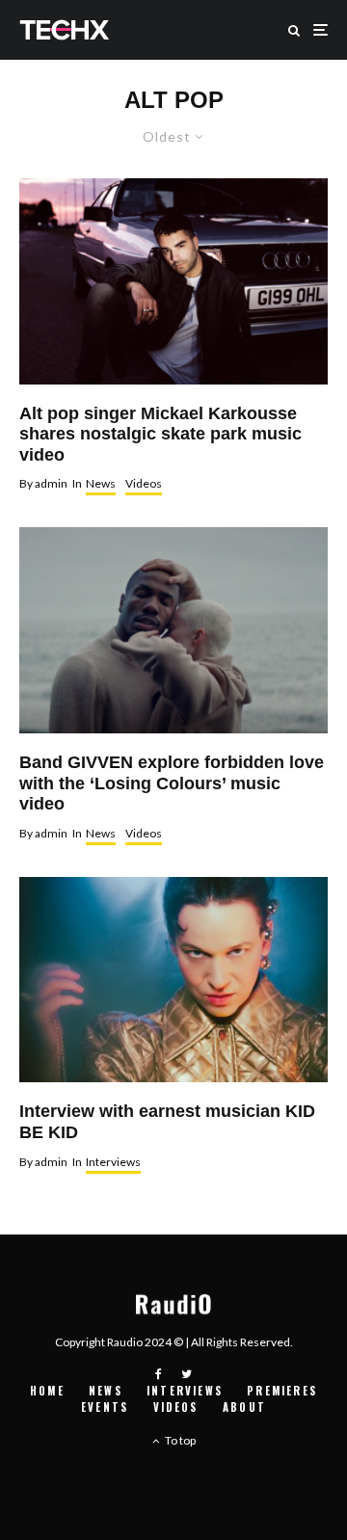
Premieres (282, 1390)
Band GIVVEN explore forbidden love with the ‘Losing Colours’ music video (171, 783)
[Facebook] (159, 1374)
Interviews (113, 1162)
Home (47, 1390)
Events (104, 1407)
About (244, 1407)
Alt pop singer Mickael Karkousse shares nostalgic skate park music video (160, 434)
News (101, 483)
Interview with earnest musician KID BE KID (167, 1122)
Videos (143, 483)
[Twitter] (186, 1374)
